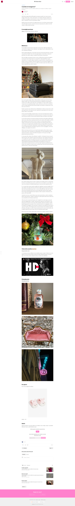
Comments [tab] (23, 454)
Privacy (37, 499)
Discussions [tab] (28, 465)
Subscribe (67, 1)
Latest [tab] (25, 465)
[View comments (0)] (25, 14)
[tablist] (25, 454)
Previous (25, 448)
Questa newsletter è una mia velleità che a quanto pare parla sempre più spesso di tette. (32, 475)
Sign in (72, 1)
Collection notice (43, 499)
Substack (33, 504)
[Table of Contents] (1, 253)
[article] (37, 469)
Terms (39, 499)
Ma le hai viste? (25, 473)
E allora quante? (25, 467)
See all (23, 486)
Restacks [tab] (27, 454)
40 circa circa (26, 11)
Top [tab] (22, 465)
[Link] (20, 29)
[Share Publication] (64, 1)
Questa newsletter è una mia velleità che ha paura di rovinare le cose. (32, 481)
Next (50, 448)
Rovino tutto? (24, 480)
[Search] (62, 1)
